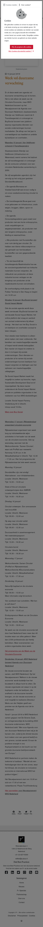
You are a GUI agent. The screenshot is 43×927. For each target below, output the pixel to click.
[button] (22, 51)
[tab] (10, 5)
